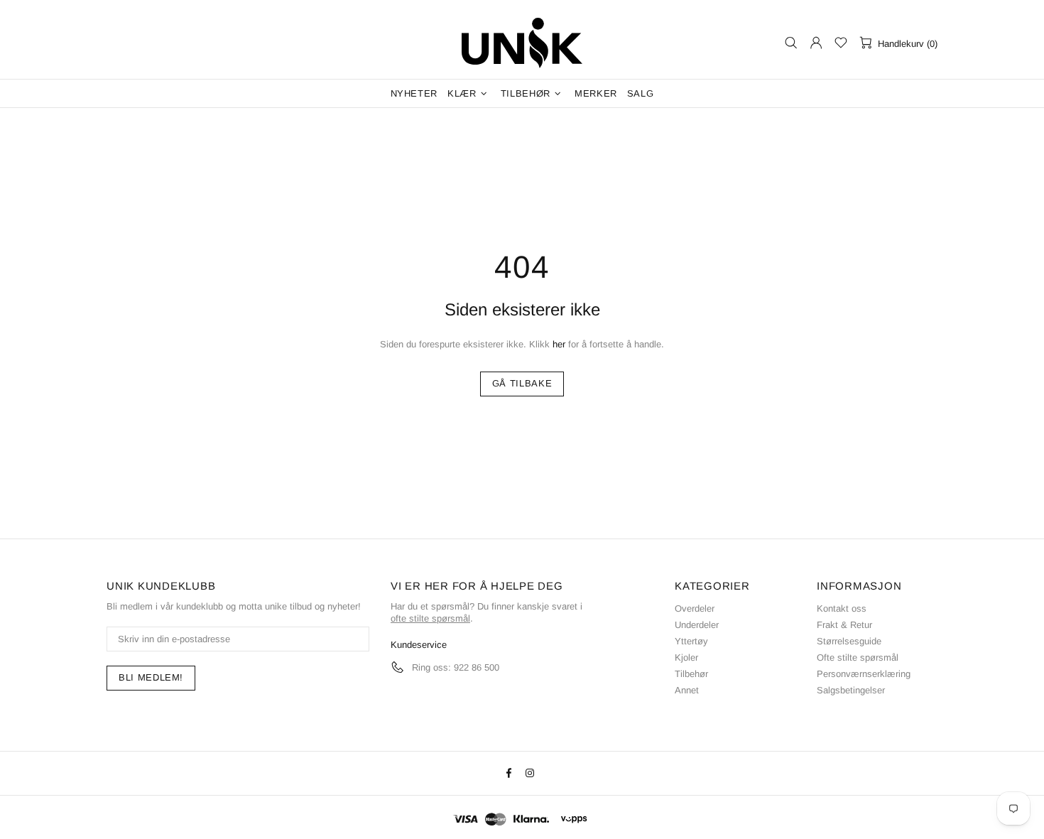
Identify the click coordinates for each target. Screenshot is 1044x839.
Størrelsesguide (849, 641)
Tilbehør (691, 674)
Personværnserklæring (863, 674)
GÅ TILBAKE (522, 383)
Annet (687, 690)
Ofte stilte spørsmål (857, 657)
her (559, 344)
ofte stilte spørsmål (430, 618)
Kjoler (686, 657)
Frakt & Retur (844, 624)
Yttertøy (691, 641)
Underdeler (697, 624)
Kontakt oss (841, 608)
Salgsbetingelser (851, 690)
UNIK (522, 43)
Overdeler (694, 608)
